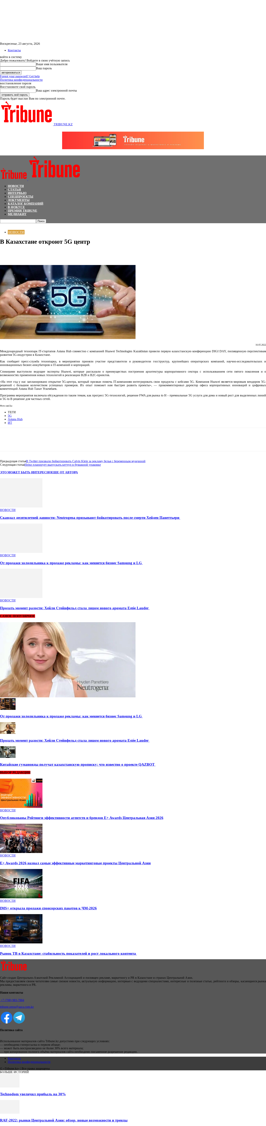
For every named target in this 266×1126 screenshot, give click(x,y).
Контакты (14, 50)
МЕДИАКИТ (17, 214)
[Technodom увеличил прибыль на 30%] (9, 1086)
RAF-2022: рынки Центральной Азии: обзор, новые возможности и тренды (64, 1120)
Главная (4, 225)
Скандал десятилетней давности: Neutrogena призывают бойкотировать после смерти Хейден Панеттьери (90, 518)
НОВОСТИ (16, 186)
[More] (48, 254)
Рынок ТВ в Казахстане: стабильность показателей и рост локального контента (68, 953)
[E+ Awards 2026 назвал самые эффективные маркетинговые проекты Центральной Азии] (21, 852)
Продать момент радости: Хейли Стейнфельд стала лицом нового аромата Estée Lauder (75, 608)
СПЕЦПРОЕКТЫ (20, 196)
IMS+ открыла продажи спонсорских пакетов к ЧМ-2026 (48, 908)
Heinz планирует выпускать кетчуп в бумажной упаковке (63, 464)
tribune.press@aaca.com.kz (17, 1006)
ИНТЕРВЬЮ (17, 193)
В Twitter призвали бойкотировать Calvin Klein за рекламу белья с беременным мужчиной (85, 461)
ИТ (10, 422)
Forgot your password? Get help (20, 76)
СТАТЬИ (14, 189)
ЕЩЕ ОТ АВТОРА (64, 472)
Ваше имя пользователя (51, 64)
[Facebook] (6, 254)
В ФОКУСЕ (16, 207)
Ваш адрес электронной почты (56, 90)
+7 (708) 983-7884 (12, 1000)
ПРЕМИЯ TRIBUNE (22, 210)
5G (10, 415)
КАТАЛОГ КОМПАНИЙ (25, 203)
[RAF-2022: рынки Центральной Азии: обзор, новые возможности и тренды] (9, 1112)
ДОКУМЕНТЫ (19, 200)
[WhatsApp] (20, 254)
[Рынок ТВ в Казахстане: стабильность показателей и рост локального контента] (21, 942)
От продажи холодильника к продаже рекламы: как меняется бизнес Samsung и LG (71, 563)
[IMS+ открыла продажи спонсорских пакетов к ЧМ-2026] (21, 897)
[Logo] (14, 179)
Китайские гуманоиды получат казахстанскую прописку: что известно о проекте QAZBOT (78, 764)
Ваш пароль (44, 68)
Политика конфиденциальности (21, 79)
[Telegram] (34, 254)
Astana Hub (15, 419)
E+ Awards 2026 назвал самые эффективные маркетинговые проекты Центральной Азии (75, 863)
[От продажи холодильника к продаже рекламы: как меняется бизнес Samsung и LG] (21, 551)
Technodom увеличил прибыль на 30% (33, 1094)
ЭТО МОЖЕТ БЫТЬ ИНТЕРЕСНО (25, 472)
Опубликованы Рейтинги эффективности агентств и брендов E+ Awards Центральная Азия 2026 (81, 818)
